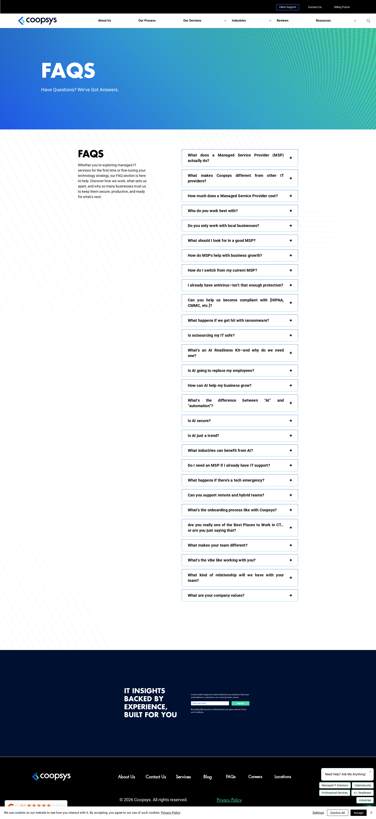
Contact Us (315, 7)
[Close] (371, 813)
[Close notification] (370, 772)
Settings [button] (318, 812)
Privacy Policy (229, 800)
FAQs (231, 776)
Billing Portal (342, 7)
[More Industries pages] (270, 21)
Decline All (337, 813)
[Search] (368, 21)
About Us (126, 776)
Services (183, 776)
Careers (255, 776)
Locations (283, 776)
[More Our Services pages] (225, 21)
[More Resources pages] (355, 21)
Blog (207, 776)
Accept (358, 813)
